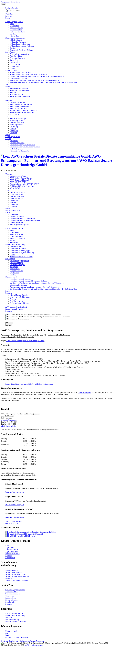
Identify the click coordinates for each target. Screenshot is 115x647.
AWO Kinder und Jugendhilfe (20, 106)
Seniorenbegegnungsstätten (19, 54)
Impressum (14, 141)
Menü (3, 4)
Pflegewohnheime (16, 64)
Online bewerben (11, 523)
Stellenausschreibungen (18, 118)
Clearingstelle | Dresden (18, 78)
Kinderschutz (14, 36)
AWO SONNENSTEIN (18, 108)
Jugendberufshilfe (16, 30)
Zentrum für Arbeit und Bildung (21, 50)
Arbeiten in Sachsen (17, 123)
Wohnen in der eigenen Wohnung (22, 46)
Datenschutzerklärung (17, 143)
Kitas (12, 24)
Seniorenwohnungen (17, 58)
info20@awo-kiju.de (8, 426)
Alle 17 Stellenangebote (13, 521)
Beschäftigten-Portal (12, 137)
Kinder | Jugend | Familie (14, 22)
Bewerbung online (16, 120)
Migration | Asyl (11, 70)
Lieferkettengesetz (16, 149)
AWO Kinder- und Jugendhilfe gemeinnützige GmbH (25, 341)
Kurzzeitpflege (15, 62)
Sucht (7, 84)
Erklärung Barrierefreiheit (10, 641)
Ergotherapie (14, 66)
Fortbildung (14, 131)
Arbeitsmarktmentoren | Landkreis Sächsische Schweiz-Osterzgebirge (34, 80)
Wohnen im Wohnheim (18, 42)
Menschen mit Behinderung (15, 38)
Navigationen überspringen (10, 2)
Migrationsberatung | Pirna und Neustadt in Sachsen (28, 74)
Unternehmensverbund (18, 102)
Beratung (13, 34)
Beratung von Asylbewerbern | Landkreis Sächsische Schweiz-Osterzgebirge (37, 76)
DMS (7, 635)
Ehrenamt (13, 133)
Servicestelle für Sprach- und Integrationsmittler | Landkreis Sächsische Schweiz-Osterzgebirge (43, 82)
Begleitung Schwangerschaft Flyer (44, 532)
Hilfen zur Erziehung (17, 32)
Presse (7, 135)
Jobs (7, 116)
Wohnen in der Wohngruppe (20, 44)
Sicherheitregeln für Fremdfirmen (17, 637)
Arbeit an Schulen (16, 28)
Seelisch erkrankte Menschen (20, 96)
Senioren (13, 92)
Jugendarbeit (14, 26)
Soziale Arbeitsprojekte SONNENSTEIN (24, 110)
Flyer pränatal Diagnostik (34, 534)
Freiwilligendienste (16, 125)
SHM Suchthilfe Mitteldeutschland (22, 112)
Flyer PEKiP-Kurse (28, 536)
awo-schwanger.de (84, 393)
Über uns (8, 100)
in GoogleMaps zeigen (9, 420)
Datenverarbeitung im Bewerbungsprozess (25, 147)
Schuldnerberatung (16, 94)
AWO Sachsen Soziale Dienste (21, 104)
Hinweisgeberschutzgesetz (19, 151)
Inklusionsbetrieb (16, 40)
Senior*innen (10, 52)
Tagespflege (14, 60)
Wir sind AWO (15, 114)
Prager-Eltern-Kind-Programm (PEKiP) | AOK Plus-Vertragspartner (29, 384)
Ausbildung (14, 127)
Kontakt (8, 139)
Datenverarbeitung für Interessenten (22, 145)
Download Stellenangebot (14, 492)
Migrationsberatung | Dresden (20, 72)
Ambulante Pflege (16, 56)
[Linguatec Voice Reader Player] (13, 10)
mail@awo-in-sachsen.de (34, 645)
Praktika (13, 129)
